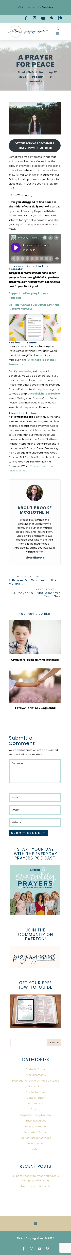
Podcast (38, 77)
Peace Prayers (35, 1103)
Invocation (35, 1086)
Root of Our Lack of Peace (35, 1138)
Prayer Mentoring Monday (35, 1115)
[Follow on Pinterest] (51, 18)
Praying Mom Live (35, 1126)
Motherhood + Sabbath (35, 1186)
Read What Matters (35, 1132)
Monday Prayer (36, 1097)
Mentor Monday (35, 1092)
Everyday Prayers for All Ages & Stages (35, 1080)
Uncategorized (36, 1143)
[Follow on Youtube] (43, 18)
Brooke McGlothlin (30, 72)
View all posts (34, 557)
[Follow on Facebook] (26, 18)
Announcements (35, 1075)
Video (35, 1149)
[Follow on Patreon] (60, 18)
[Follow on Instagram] (34, 18)
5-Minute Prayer (35, 1069)
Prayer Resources (35, 1120)
